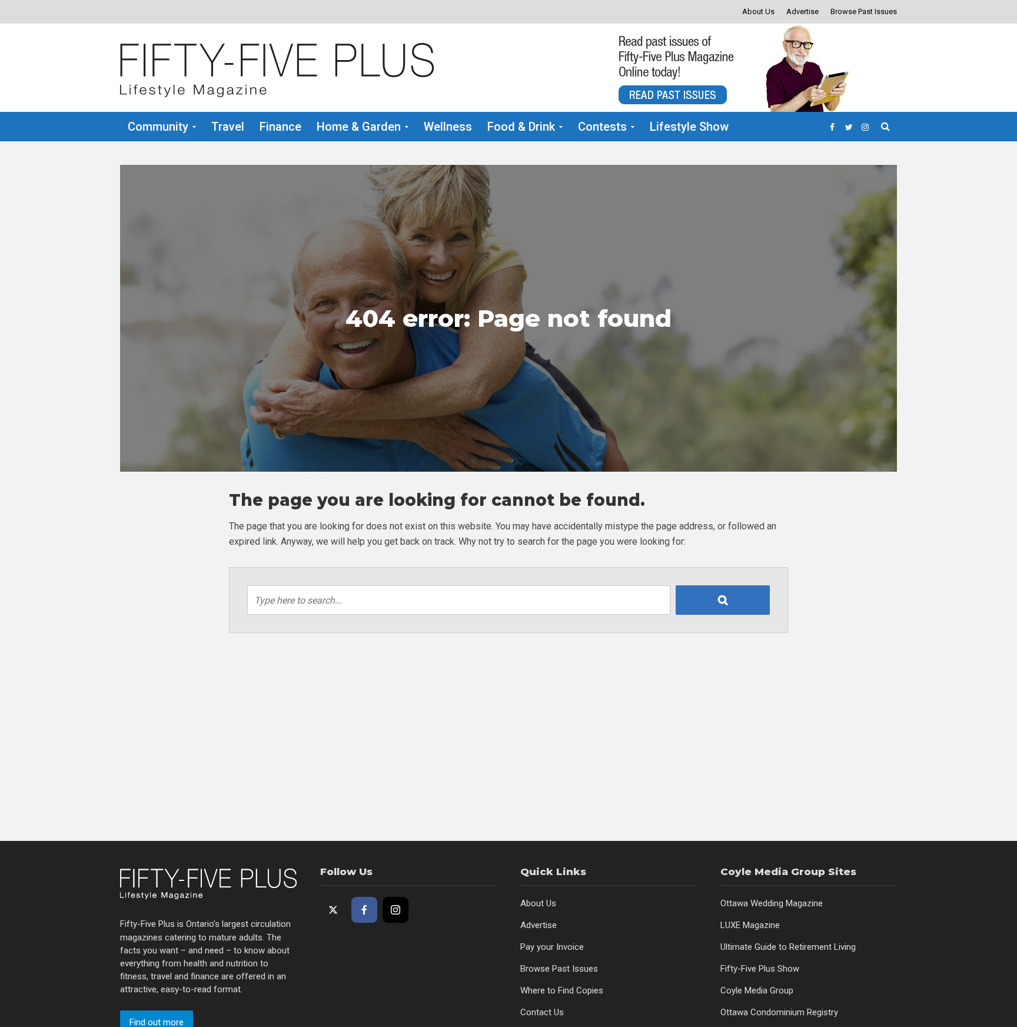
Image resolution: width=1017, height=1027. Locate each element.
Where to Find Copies (561, 990)
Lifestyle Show (689, 127)
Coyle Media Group (756, 990)
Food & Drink (521, 127)
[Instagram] (395, 910)
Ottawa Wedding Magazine (771, 903)
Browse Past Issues (863, 11)
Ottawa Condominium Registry (779, 1012)
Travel (227, 127)
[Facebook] (364, 910)
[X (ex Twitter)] (333, 910)
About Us (758, 11)
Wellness (448, 127)
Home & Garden (359, 127)
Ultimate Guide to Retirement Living (788, 947)
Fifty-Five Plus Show (759, 968)
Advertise (802, 11)
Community (158, 127)
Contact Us (542, 1012)
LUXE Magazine (750, 925)
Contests (602, 127)
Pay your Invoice (552, 947)
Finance (280, 127)
